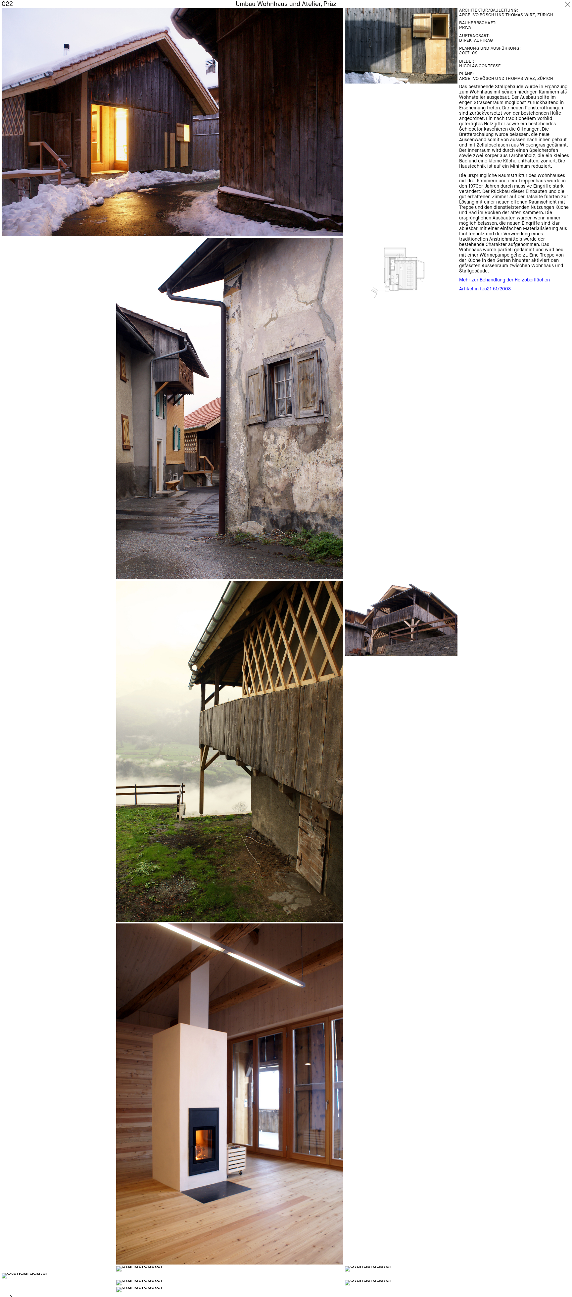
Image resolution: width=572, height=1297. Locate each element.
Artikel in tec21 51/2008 (485, 289)
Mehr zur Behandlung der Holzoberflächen (504, 280)
